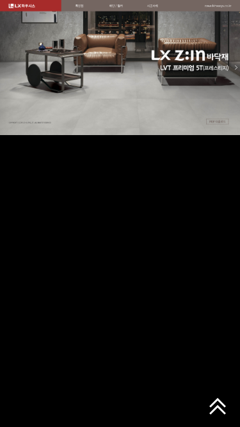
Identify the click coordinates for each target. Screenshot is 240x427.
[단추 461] (116, 6)
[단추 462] (153, 6)
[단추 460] (80, 6)
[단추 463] (120, 68)
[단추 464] (217, 121)
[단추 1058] (218, 6)
